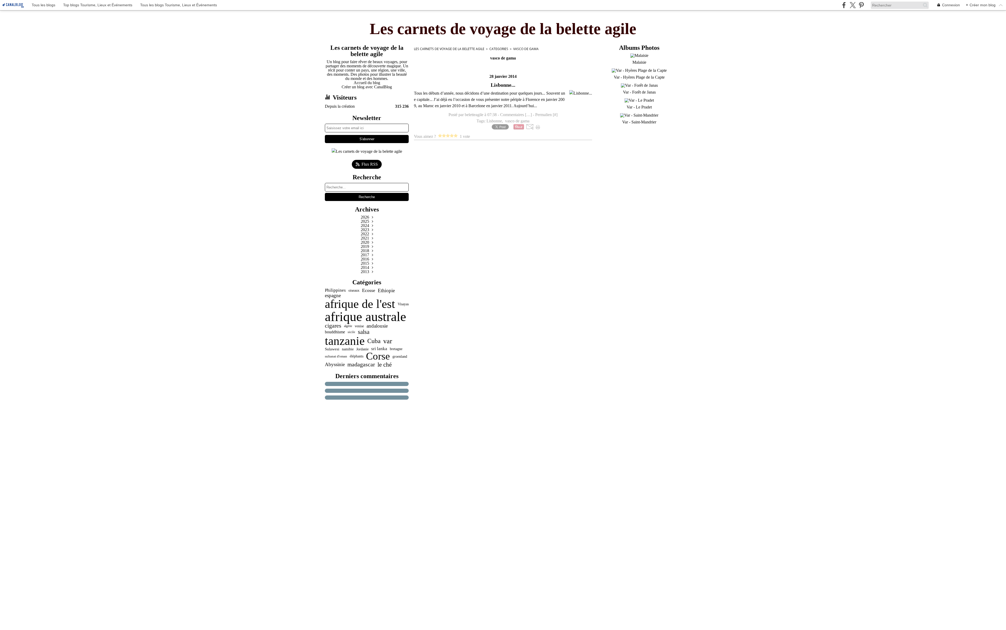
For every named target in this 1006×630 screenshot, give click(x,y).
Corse (378, 356)
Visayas (403, 304)
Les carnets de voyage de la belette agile (449, 49)
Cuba (374, 341)
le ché (385, 365)
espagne (333, 295)
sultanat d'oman (336, 356)
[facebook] (844, 5)
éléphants (356, 356)
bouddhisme (335, 332)
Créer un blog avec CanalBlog (367, 87)
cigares (333, 326)
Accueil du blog (367, 82)
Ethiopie (386, 290)
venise (359, 326)
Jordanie (362, 349)
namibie (348, 349)
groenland (399, 356)
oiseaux (353, 290)
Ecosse (368, 290)
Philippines (335, 290)
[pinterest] (861, 5)
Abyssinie (335, 364)
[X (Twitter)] (852, 5)
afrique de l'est (360, 304)
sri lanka (379, 349)
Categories (498, 49)
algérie (348, 326)
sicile (351, 332)
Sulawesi (332, 349)
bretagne (396, 349)
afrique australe (365, 316)
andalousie (377, 326)
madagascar (361, 364)
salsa (363, 332)
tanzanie (345, 341)
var (387, 341)
